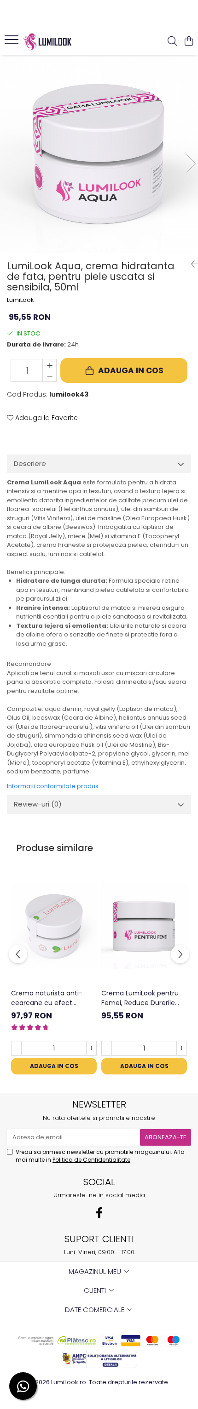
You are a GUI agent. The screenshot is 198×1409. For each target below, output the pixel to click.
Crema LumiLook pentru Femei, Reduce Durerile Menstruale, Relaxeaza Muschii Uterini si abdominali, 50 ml (140, 998)
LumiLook (20, 300)
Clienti (96, 1290)
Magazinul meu (96, 1271)
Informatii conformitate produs (53, 786)
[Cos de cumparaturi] (188, 41)
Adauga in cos (130, 370)
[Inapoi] (191, 264)
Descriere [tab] (30, 463)
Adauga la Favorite (45, 417)
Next (190, 163)
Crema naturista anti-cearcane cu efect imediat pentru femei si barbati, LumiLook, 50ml (49, 998)
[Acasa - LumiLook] (60, 42)
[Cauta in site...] (172, 41)
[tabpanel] (99, 154)
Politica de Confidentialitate (91, 1160)
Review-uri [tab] (38, 804)
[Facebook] (99, 1213)
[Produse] (13, 42)
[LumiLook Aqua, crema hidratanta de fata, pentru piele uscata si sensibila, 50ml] (99, 154)
